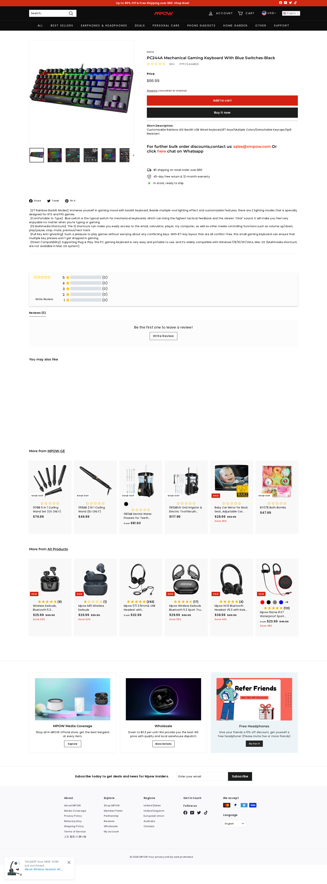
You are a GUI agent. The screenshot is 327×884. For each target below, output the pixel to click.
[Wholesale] (163, 699)
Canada (149, 826)
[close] (69, 862)
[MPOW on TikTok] (206, 813)
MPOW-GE (56, 451)
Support (282, 25)
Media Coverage (75, 811)
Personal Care (166, 25)
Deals (140, 25)
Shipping (152, 90)
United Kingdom (154, 811)
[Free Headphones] (254, 699)
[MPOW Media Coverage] (72, 699)
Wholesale (111, 826)
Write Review (163, 336)
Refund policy (73, 821)
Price (151, 74)
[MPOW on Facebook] (185, 813)
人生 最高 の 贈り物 (75, 836)
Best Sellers (62, 25)
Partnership (111, 816)
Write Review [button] (44, 299)
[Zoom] (81, 92)
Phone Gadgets (201, 25)
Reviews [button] (37, 313)
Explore (72, 743)
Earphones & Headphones (104, 25)
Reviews (109, 821)
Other (260, 25)
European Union (154, 816)
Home (150, 51)
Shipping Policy (74, 826)
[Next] (131, 155)
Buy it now (222, 112)
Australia (149, 821)
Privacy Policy (73, 816)
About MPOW (72, 805)
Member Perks (113, 811)
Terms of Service (75, 831)
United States (152, 805)
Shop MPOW (112, 805)
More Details (163, 743)
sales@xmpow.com (252, 146)
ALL (40, 25)
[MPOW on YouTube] (192, 813)
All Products (57, 549)
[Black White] (141, 504)
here (161, 151)
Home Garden (235, 25)
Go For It (254, 743)
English (291, 13)
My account (111, 831)
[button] (156, 64)
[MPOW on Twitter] (199, 813)
